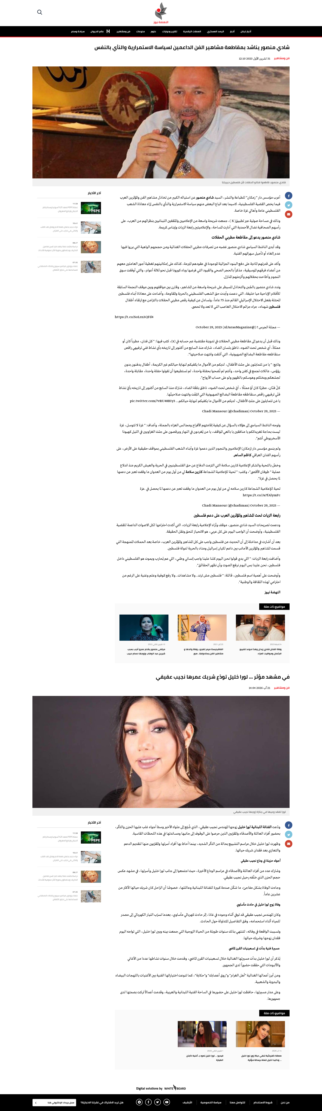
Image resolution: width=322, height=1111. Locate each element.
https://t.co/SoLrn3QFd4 (134, 317)
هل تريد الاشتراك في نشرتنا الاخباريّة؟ (102, 1102)
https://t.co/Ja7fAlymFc (261, 495)
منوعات (140, 31)
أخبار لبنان (246, 31)
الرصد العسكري (215, 31)
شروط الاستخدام (263, 1102)
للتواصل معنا (237, 1102)
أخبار (232, 31)
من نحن (285, 1102)
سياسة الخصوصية (211, 1102)
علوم (153, 31)
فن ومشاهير (123, 31)
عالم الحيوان (97, 31)
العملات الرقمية (192, 31)
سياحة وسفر (78, 31)
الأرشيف (187, 1102)
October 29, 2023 (209, 327)
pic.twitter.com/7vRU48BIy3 (152, 401)
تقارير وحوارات (169, 31)
